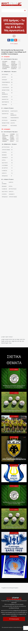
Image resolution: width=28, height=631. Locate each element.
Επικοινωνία (15, 619)
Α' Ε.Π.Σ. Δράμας (14, 43)
